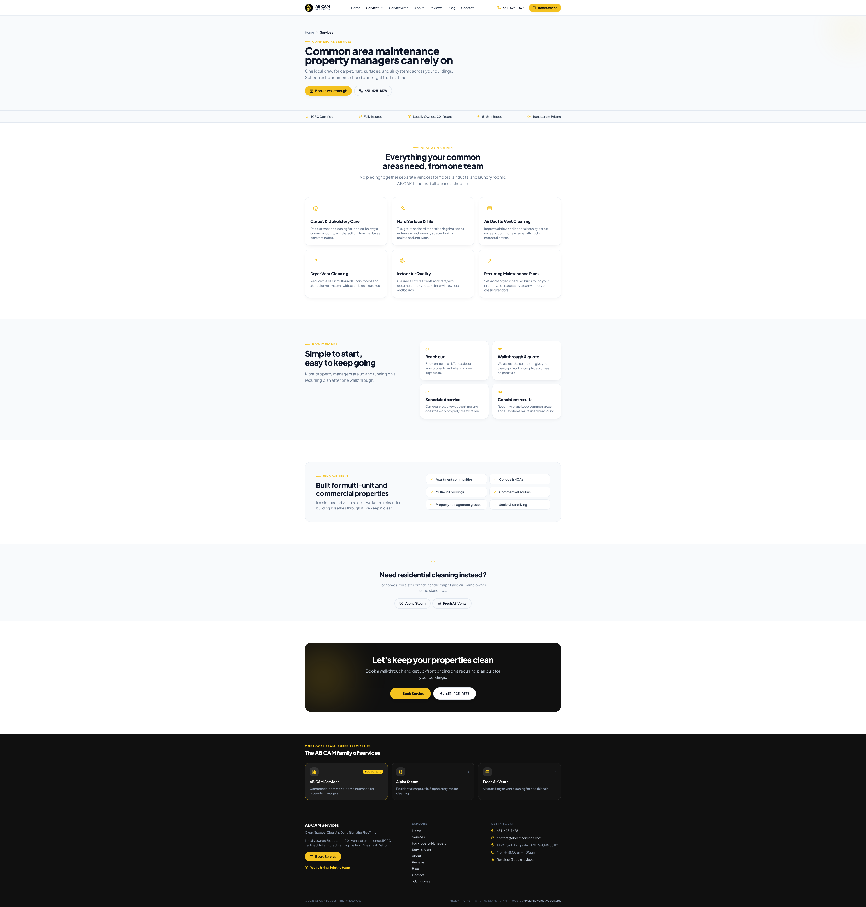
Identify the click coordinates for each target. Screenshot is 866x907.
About (419, 8)
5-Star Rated (492, 116)
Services (372, 8)
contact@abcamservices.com (519, 838)
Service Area (398, 8)
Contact (467, 8)
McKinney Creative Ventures (543, 900)
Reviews (436, 8)
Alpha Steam (415, 603)
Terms (466, 900)
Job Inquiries (421, 881)
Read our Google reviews (515, 859)
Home (355, 8)
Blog (451, 8)
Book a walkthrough (331, 90)
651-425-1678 (376, 90)
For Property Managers (429, 843)
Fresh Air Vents (454, 603)
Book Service (547, 8)
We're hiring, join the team (330, 867)
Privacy (454, 900)
